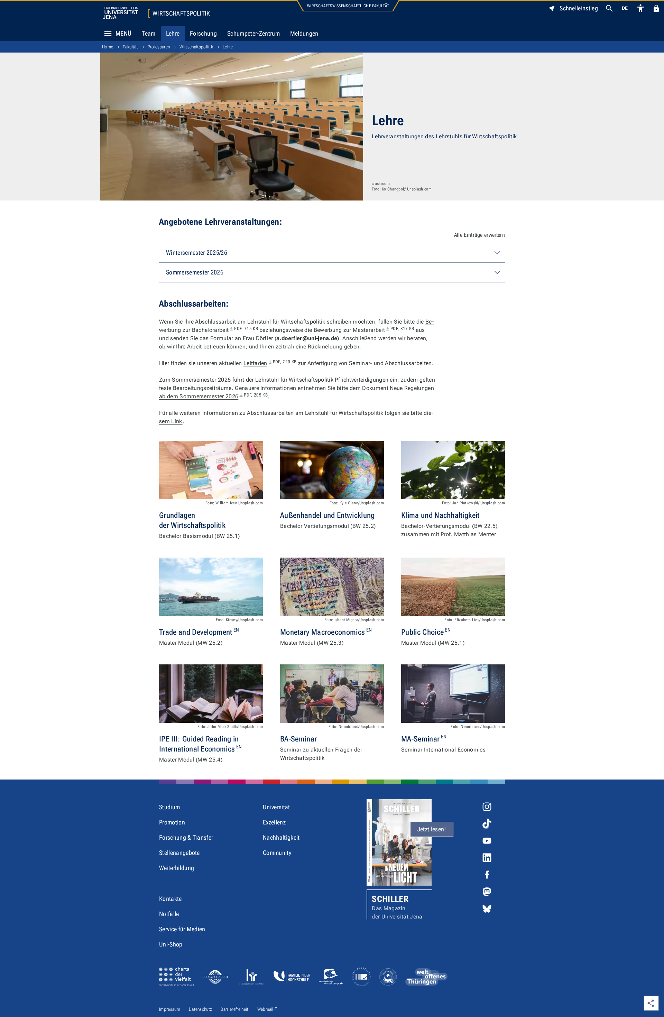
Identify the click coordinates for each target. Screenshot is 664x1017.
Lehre (173, 33)
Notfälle (169, 913)
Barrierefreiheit (234, 1009)
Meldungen (304, 33)
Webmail (267, 1009)
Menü (123, 33)
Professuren (159, 46)
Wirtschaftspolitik (181, 13)
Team (148, 33)
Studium (169, 807)
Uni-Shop (171, 944)
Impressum (169, 1009)
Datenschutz (200, 1009)
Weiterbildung (176, 867)
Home (107, 46)
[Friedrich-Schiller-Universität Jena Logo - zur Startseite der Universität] (120, 13)
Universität (276, 807)
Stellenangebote (179, 852)
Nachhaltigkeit (281, 837)
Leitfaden (269, 363)
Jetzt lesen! (431, 829)
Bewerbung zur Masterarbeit (364, 330)
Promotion (172, 822)
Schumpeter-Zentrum (253, 33)
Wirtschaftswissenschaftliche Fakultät (348, 5)
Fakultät (130, 46)
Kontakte (170, 898)
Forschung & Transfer (186, 837)
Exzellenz (274, 822)
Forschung (203, 33)
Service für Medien (182, 929)
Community (277, 852)
